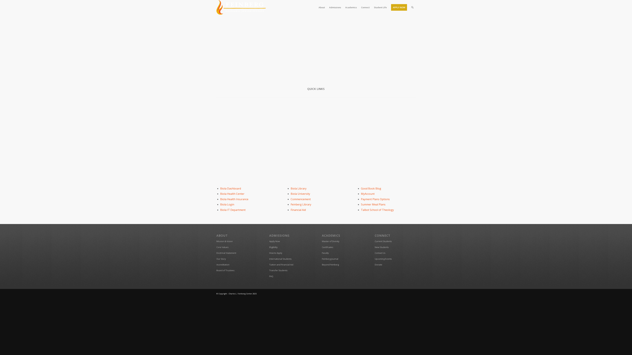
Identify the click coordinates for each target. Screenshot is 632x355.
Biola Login (227, 204)
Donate (378, 264)
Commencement (301, 199)
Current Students (383, 241)
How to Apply (275, 252)
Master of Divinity (330, 241)
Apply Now (274, 241)
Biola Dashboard (230, 188)
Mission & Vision (224, 241)
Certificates (327, 247)
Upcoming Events (383, 258)
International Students (280, 258)
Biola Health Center (232, 194)
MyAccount (368, 194)
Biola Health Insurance (234, 199)
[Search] (412, 7)
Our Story (221, 258)
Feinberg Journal (330, 258)
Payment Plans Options (375, 199)
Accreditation (222, 264)
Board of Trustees (225, 270)
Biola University (300, 194)
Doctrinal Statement (226, 252)
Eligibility (273, 247)
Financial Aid (298, 210)
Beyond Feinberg (330, 264)
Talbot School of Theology (377, 210)
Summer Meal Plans (373, 204)
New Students (382, 247)
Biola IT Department (233, 210)
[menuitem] (321, 7)
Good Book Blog (371, 188)
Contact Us (380, 252)
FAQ (271, 276)
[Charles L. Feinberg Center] (241, 7)
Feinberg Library (301, 204)
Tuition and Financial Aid (281, 264)
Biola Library (298, 188)
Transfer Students (278, 270)
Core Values (222, 247)
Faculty (325, 252)
